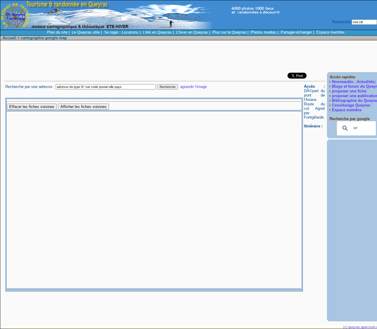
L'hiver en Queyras (192, 32)
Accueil (9, 38)
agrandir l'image (193, 86)
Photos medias (263, 32)
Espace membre (330, 32)
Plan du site (57, 32)
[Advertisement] (353, 230)
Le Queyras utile (86, 32)
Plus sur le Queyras (229, 32)
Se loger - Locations (121, 32)
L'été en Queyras (157, 32)
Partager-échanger (296, 32)
